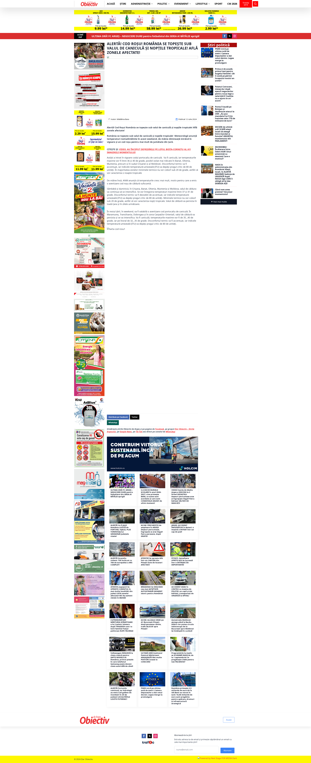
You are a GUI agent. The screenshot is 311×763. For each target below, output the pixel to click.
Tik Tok (139, 431)
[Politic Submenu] (169, 4)
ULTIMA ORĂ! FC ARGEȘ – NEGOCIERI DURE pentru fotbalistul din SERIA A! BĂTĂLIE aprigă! (145, 36)
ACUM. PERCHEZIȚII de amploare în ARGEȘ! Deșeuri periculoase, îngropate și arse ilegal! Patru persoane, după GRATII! (152, 530)
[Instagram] (155, 736)
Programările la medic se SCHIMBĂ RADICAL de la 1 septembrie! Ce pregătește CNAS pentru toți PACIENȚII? (182, 657)
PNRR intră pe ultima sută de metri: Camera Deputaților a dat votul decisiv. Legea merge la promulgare (151, 692)
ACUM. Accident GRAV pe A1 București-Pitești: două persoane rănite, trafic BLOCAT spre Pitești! (152, 624)
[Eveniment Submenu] (191, 4)
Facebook (159, 429)
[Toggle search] (255, 4)
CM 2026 (232, 3)
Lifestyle (201, 3)
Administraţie (140, 3)
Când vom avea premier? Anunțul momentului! (223, 192)
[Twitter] (149, 736)
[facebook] (224, 36)
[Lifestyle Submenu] (209, 4)
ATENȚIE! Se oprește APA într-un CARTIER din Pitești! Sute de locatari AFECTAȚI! (152, 561)
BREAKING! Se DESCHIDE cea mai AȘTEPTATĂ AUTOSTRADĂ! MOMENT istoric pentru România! (152, 590)
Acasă (111, 3)
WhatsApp (170, 431)
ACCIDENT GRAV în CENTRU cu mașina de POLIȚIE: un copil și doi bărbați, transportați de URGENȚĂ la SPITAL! (182, 591)
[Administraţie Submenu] (152, 4)
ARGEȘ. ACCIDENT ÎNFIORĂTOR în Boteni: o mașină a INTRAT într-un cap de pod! (182, 528)
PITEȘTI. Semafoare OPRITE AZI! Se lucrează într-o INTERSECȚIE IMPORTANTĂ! (182, 561)
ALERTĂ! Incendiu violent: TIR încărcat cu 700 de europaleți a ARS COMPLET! (121, 561)
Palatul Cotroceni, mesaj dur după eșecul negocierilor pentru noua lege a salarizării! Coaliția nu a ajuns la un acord (224, 94)
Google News (126, 431)
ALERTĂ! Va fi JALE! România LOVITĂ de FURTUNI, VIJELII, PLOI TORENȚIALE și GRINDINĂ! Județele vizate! (121, 530)
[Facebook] (144, 736)
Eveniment (181, 3)
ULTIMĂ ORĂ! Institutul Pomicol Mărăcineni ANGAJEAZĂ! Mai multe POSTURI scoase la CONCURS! (151, 657)
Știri (123, 3)
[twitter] (229, 36)
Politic (162, 3)
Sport (218, 3)
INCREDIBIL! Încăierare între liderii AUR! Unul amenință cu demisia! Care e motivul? (223, 153)
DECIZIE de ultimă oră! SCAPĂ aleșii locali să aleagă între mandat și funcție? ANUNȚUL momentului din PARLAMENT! (224, 134)
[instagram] (234, 36)
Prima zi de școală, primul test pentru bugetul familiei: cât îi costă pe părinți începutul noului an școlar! (225, 75)
